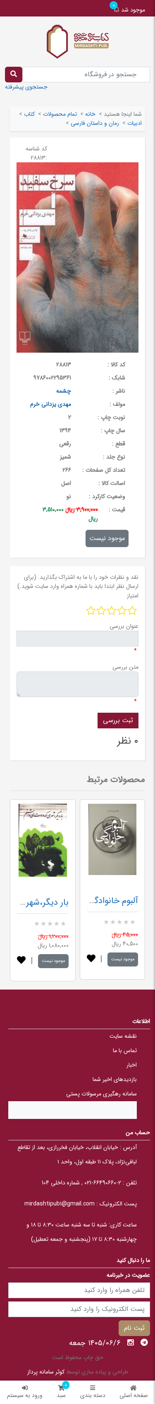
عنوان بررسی (124, 626)
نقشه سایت (123, 1036)
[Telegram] (144, 1342)
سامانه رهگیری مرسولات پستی (101, 1093)
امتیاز (132, 595)
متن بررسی (125, 667)
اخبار (131, 1064)
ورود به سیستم (25, 1395)
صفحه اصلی (133, 1395)
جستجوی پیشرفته (26, 86)
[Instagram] (130, 1342)
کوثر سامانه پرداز (45, 1371)
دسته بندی (92, 1395)
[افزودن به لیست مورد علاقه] (21, 961)
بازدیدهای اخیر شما (115, 1079)
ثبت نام (134, 1328)
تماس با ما (125, 1050)
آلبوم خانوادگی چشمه (101, 901)
